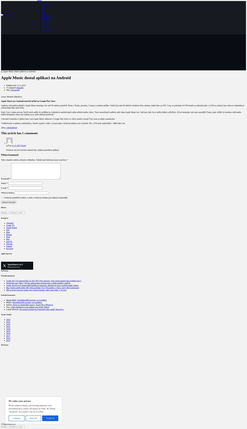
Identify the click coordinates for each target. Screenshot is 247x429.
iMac (44, 14)
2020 (8, 329)
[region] (33, 410)
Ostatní (45, 23)
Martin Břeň (11, 300)
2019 (8, 331)
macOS (9, 242)
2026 (8, 320)
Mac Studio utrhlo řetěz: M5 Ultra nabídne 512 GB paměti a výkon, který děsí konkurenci (42, 288)
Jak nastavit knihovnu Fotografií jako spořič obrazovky (41, 309)
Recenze (45, 21)
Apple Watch (47, 19)
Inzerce (50, 28)
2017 (8, 336)
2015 (8, 340)
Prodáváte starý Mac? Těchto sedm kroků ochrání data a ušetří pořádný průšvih (38, 283)
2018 (8, 333)
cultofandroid (11, 128)
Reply (23, 146)
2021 (8, 326)
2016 (8, 338)
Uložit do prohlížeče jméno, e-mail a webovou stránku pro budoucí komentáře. (36, 198)
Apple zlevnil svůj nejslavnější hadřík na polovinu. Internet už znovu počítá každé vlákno (42, 285)
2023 (8, 322)
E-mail (4, 188)
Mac (8, 239)
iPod (44, 12)
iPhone (45, 7)
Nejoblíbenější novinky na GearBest (32, 300)
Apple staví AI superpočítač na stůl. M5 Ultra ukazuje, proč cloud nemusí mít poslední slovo (43, 281)
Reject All (33, 418)
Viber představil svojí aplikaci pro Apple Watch (30, 307)
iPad (44, 9)
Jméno (4, 183)
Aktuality (46, 5)
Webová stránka (7, 193)
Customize (16, 418)
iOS (7, 230)
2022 (8, 324)
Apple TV (46, 16)
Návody (45, 30)
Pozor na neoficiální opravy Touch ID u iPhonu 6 (33, 305)
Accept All (50, 418)
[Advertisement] (78, 364)
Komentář (6, 179)
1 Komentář (15, 90)
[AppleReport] (19, 17)
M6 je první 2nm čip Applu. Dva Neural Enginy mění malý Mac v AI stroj (36, 290)
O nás (44, 25)
